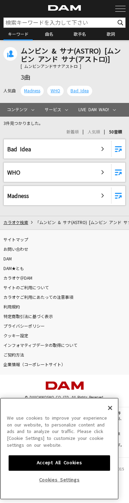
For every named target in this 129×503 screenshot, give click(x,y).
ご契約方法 (13, 355)
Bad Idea (80, 91)
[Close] (110, 408)
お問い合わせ (15, 249)
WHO (55, 91)
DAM (7, 259)
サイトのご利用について (26, 288)
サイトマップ (15, 240)
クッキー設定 (15, 336)
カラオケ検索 (15, 223)
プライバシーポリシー (24, 326)
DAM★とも (13, 269)
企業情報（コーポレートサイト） (34, 365)
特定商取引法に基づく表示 (28, 317)
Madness (32, 91)
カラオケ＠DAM (17, 278)
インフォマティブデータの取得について (40, 345)
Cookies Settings (59, 480)
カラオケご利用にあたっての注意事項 (38, 297)
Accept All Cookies (59, 462)
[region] (59, 449)
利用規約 (11, 307)
